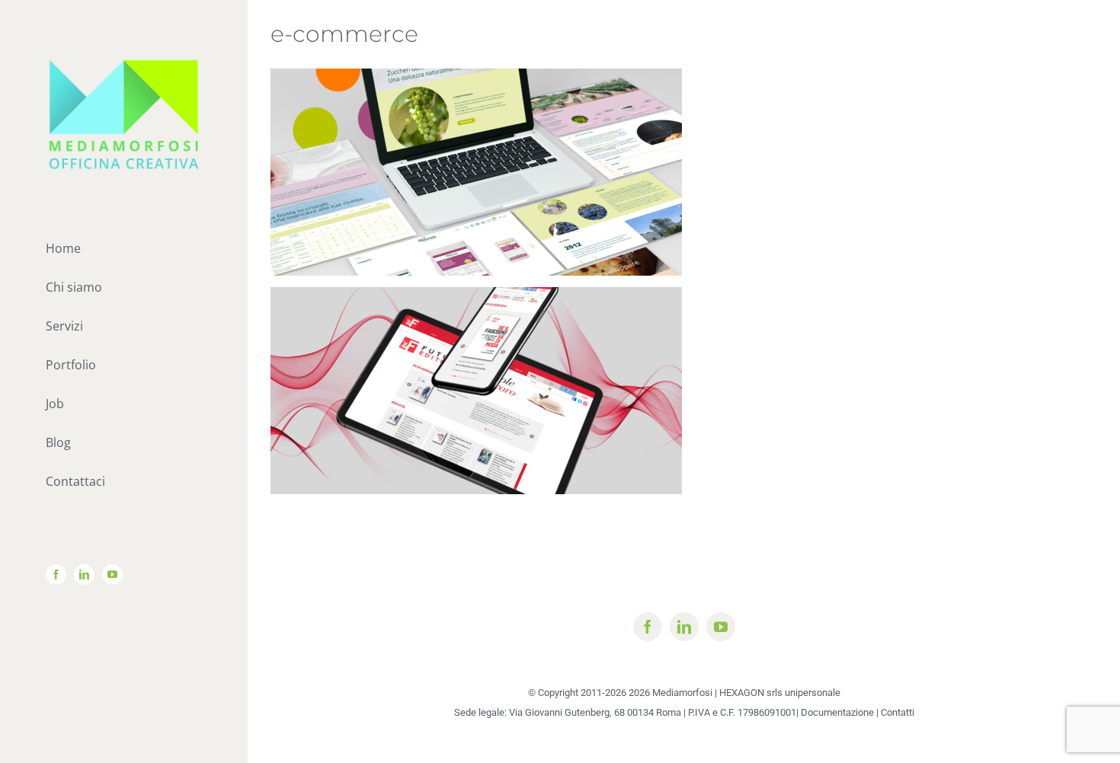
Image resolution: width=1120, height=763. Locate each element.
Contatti (897, 712)
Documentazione (837, 712)
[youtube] (720, 626)
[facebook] (647, 626)
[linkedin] (684, 626)
